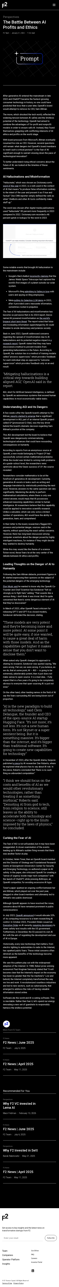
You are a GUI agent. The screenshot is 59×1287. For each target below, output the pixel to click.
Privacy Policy (18, 1283)
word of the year (11, 186)
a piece (16, 763)
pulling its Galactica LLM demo (28, 300)
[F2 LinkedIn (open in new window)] (32, 1271)
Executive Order (10, 925)
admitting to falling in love (37, 291)
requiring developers (43, 925)
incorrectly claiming (39, 276)
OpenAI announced (25, 915)
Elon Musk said (10, 586)
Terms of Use (7, 1283)
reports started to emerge (22, 416)
